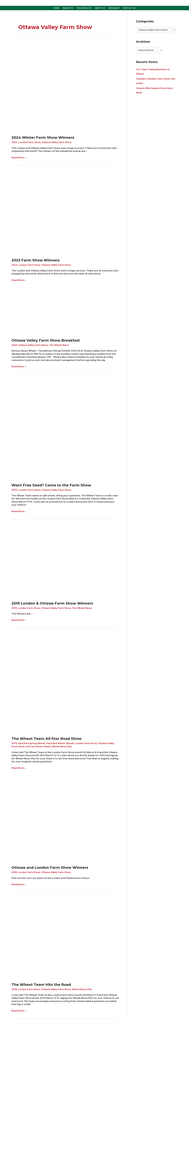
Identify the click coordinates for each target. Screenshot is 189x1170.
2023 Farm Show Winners (35, 260)
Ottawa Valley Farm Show (56, 142)
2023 (14, 265)
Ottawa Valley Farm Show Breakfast (45, 340)
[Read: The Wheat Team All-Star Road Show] (65, 683)
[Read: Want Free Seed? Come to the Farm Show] (65, 429)
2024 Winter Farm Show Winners (42, 137)
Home (56, 8)
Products (68, 8)
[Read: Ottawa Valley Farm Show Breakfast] (65, 314)
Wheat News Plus (62, 746)
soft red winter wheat (38, 746)
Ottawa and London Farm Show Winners (49, 867)
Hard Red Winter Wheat (60, 743)
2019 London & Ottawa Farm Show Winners (52, 603)
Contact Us (129, 8)
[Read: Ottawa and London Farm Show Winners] (65, 821)
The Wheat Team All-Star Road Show (46, 738)
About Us (100, 8)
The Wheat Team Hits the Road (41, 984)
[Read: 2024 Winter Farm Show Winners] (44, 87)
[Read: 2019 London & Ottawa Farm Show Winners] (65, 561)
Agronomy (114, 8)
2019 (14, 608)
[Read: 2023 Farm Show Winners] (55, 212)
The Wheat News (59, 345)
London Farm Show (30, 142)
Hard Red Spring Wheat (31, 743)
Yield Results (84, 8)
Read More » (18, 157)
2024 (14, 142)
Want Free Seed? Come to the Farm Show (51, 485)
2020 (14, 345)
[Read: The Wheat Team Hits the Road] (65, 938)
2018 (14, 872)
